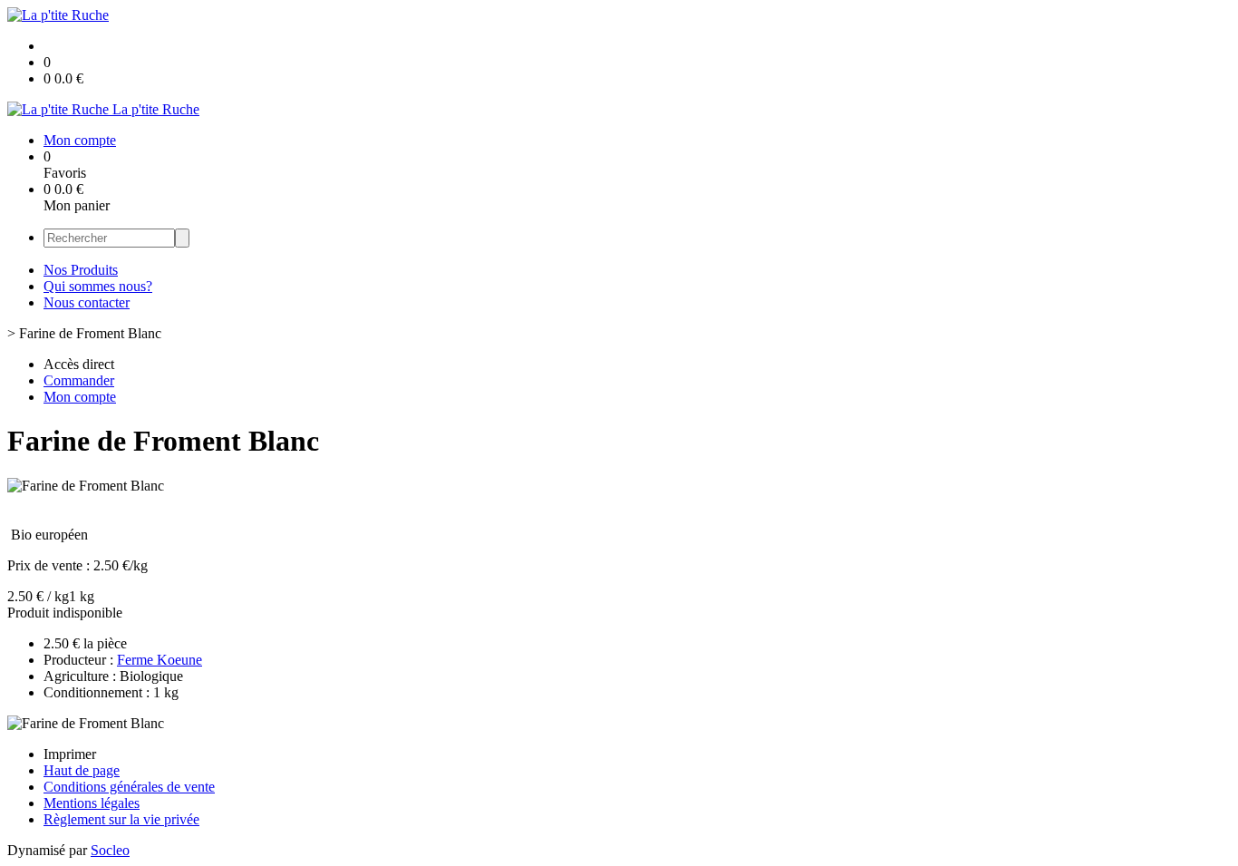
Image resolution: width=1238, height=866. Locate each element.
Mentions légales (92, 803)
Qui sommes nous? (98, 286)
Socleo (110, 850)
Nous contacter (87, 302)
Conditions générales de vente (129, 786)
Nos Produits (81, 269)
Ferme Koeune (159, 659)
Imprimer (70, 754)
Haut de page (82, 770)
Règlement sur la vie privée (121, 819)
